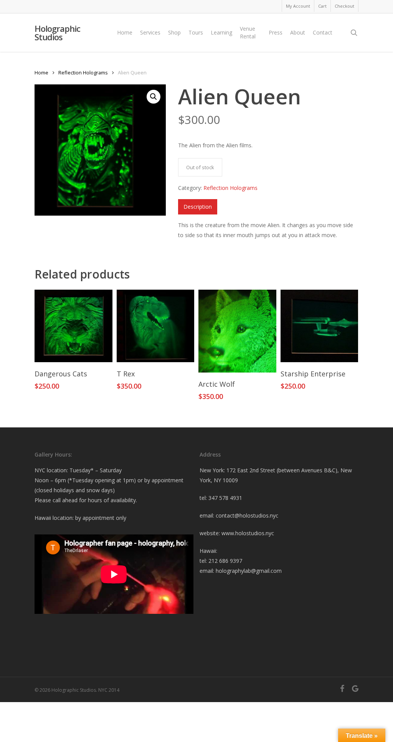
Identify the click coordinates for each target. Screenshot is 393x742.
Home (41, 72)
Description (197, 206)
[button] (153, 97)
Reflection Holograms (83, 72)
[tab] (197, 206)
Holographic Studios (57, 32)
